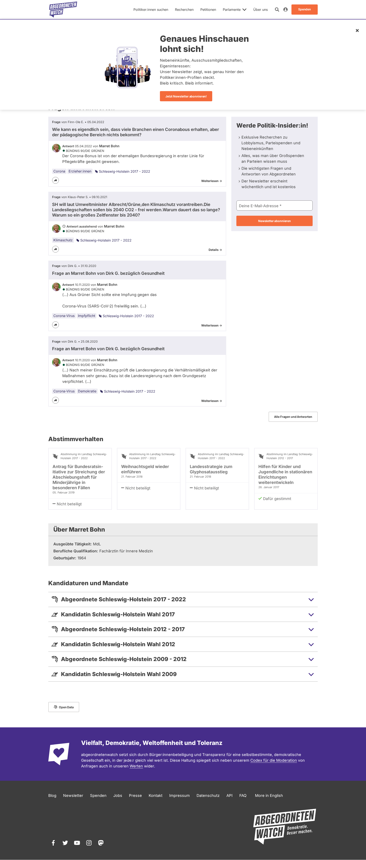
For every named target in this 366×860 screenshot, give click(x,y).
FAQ (243, 795)
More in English (269, 795)
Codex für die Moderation (273, 760)
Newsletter (73, 795)
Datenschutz (208, 795)
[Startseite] (63, 9)
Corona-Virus (64, 316)
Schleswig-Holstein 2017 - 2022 (124, 171)
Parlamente (232, 9)
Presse (135, 795)
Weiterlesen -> (211, 181)
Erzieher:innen (80, 171)
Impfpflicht (86, 316)
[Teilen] (55, 180)
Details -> (215, 249)
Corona (59, 171)
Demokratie (87, 391)
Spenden (98, 795)
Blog (52, 795)
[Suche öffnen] (277, 9)
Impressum (179, 795)
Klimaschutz (63, 240)
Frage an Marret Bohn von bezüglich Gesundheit (108, 273)
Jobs (117, 795)
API (229, 795)
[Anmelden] (285, 9)
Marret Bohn (109, 146)
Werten (136, 766)
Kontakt (155, 795)
